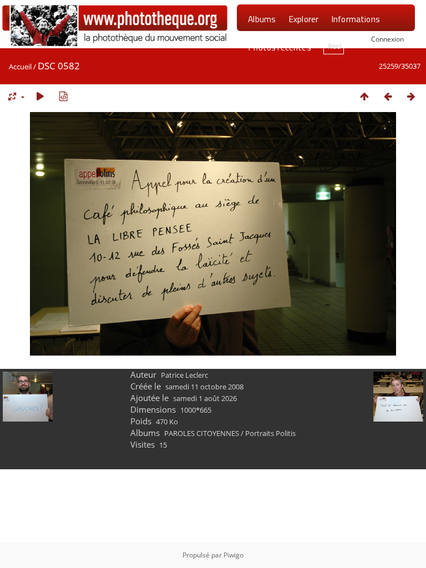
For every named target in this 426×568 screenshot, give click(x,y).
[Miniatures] (364, 96)
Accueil (20, 67)
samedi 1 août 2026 (205, 398)
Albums (262, 19)
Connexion (387, 38)
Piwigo (234, 555)
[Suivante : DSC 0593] (411, 96)
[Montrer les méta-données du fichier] (63, 96)
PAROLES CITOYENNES (201, 433)
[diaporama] (40, 96)
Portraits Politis (270, 433)
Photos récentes (279, 47)
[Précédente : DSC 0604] (387, 96)
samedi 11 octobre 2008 (204, 387)
